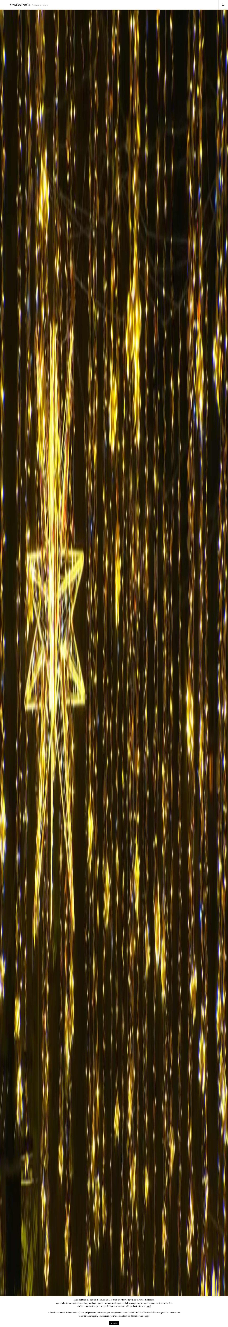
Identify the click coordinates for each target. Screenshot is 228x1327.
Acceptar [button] (114, 1323)
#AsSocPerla (20, 4)
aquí (149, 1306)
